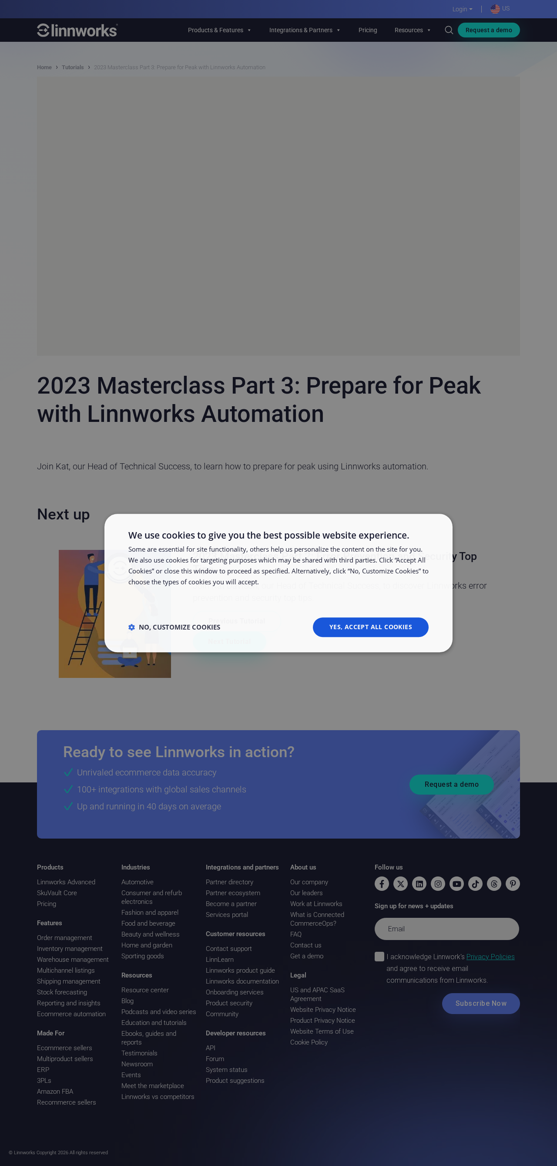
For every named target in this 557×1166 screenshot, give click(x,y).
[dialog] (278, 583)
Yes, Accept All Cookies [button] (370, 627)
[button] (174, 627)
